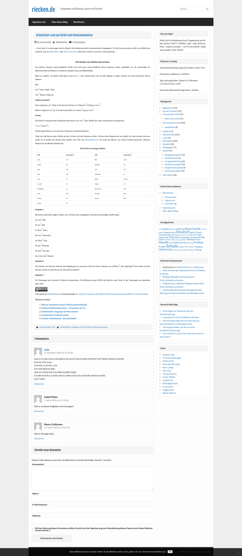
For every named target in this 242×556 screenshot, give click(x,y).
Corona (204, 229)
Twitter (191, 247)
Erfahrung (174, 235)
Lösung (177, 240)
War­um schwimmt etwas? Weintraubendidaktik (64, 304)
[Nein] (238, 552)
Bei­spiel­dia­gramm (92, 140)
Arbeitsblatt (65, 327)
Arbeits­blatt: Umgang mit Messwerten (59, 311)
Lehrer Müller (169, 377)
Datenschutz (170, 197)
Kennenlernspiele (173, 164)
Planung (190, 243)
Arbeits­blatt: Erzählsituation (55, 315)
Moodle (166, 144)
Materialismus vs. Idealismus (190, 267)
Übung (96, 327)
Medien (183, 240)
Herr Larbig (168, 367)
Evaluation (183, 235)
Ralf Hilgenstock (170, 383)
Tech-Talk (167, 175)
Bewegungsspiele (173, 155)
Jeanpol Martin (170, 374)
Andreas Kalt (169, 354)
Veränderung (184, 250)
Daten (161, 232)
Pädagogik (167, 147)
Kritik (202, 237)
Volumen (104, 327)
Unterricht (165, 249)
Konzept (194, 237)
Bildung (181, 229)
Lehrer (162, 239)
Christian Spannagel (172, 358)
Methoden (167, 141)
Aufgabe (75, 327)
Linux (165, 138)
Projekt (162, 246)
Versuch (176, 250)
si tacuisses (168, 386)
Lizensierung (170, 203)
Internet (174, 237)
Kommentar (38, 464)
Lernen (168, 239)
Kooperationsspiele (174, 167)
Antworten (39, 384)
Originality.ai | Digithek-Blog (176, 283)
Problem (198, 242)
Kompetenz (184, 237)
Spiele (165, 150)
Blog (187, 228)
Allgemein (167, 108)
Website (36, 516)
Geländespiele (171, 158)
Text (186, 247)
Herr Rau (167, 370)
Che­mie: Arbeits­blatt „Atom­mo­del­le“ (59, 318)
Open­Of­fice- (54, 52)
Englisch (166, 131)
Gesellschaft (168, 134)
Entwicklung (164, 234)
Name (35, 494)
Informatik (163, 237)
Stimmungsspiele (172, 171)
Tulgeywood (168, 390)
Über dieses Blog (60, 22)
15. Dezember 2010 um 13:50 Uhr (58, 353)
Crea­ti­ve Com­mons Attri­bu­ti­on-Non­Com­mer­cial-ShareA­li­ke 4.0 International (112, 294)
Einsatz (198, 232)
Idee (199, 234)
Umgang (198, 246)
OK (170, 552)
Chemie (196, 228)
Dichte (82, 327)
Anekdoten (170, 127)
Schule (172, 245)
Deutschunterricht (171, 122)
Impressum (170, 200)
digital (192, 232)
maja (46, 349)
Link (172, 239)
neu (170, 243)
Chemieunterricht (47, 327)
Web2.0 (192, 250)
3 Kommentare (78, 42)
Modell (198, 240)
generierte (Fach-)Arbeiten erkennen (181, 317)
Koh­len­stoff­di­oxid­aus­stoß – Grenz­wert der (63, 308)
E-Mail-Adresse (40, 505)
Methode (191, 239)
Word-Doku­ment (70, 52)
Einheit (89, 327)
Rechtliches (78, 22)
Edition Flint (168, 361)
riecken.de (43, 9)
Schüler (181, 247)
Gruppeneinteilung (173, 161)
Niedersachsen (180, 242)
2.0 (160, 229)
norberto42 (168, 380)
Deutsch (182, 232)
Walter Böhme (169, 393)
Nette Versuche (172, 118)
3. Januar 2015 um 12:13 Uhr (56, 400)
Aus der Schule (169, 111)
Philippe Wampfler (171, 277)
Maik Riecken (61, 42)
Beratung (173, 229)
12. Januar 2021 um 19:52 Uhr (57, 427)
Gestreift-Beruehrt (171, 364)
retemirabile (168, 290)
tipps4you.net (39, 22)
